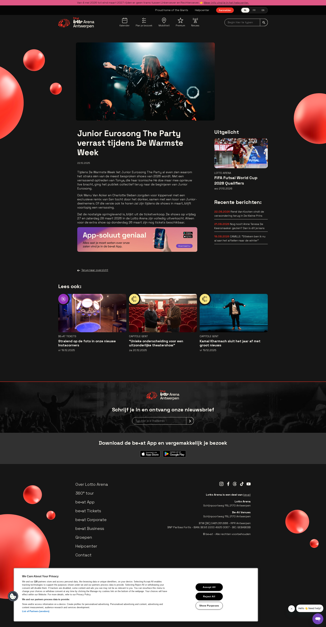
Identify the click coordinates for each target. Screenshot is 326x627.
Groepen (83, 537)
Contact (83, 555)
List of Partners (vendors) (35, 611)
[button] (13, 596)
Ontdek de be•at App (175, 244)
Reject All (209, 596)
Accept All (209, 587)
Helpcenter (202, 10)
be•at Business (89, 528)
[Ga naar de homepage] (76, 22)
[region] (136, 595)
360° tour (84, 493)
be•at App (85, 502)
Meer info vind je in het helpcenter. (226, 2)
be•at (247, 494)
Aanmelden (225, 10)
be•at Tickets (88, 510)
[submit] (264, 22)
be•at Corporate (91, 519)
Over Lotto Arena (91, 484)
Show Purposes (209, 605)
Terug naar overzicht (94, 270)
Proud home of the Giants (171, 10)
